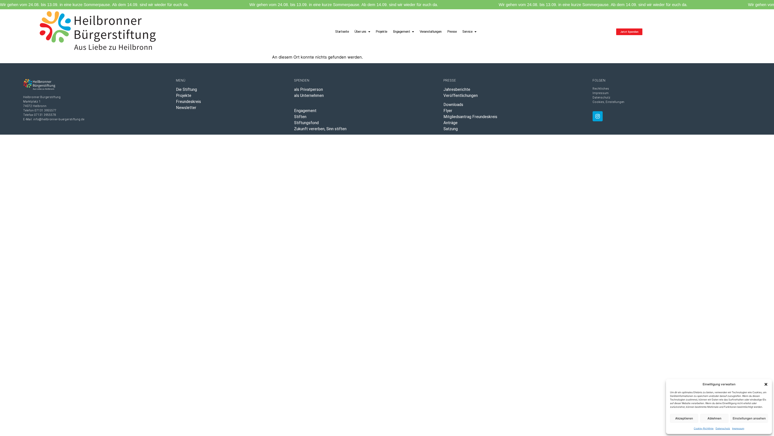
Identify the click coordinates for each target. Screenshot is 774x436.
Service (467, 32)
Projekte (381, 32)
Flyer (447, 110)
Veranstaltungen (431, 32)
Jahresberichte (456, 89)
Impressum (738, 428)
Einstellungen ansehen (749, 418)
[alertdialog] (387, 4)
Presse (452, 32)
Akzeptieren (684, 418)
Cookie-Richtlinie (704, 428)
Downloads (453, 104)
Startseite (342, 32)
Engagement (401, 32)
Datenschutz (723, 428)
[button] (766, 384)
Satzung (450, 128)
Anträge (450, 122)
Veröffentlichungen (460, 95)
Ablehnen (714, 418)
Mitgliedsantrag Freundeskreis (470, 116)
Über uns (360, 32)
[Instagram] (598, 116)
